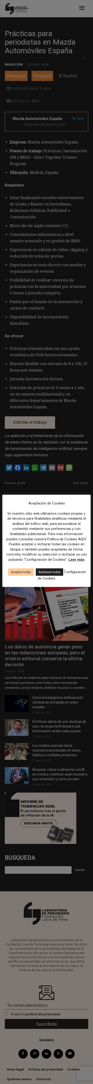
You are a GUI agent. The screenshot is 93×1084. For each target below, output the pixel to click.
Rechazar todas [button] (49, 572)
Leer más (76, 559)
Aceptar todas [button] (21, 572)
